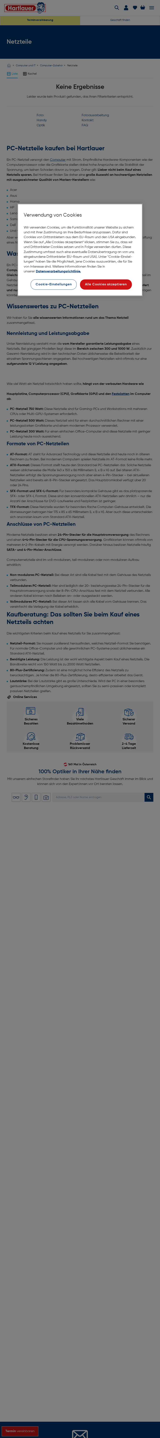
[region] (80, 250)
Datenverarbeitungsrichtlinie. (58, 271)
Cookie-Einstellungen (54, 284)
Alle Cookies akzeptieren (106, 284)
